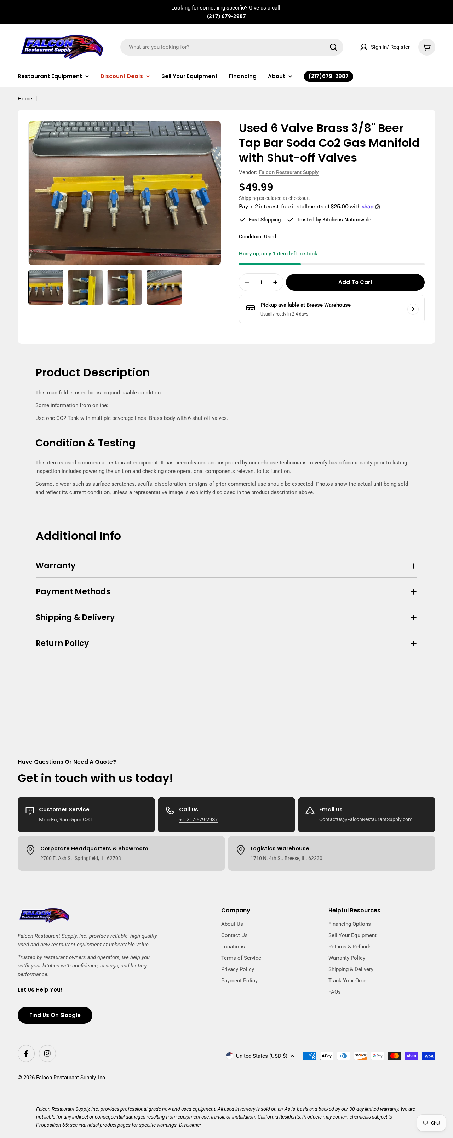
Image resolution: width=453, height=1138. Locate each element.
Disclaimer (190, 1125)
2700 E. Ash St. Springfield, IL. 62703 (80, 858)
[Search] (333, 47)
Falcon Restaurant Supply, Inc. (71, 1077)
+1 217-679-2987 (198, 819)
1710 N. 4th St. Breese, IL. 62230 (286, 858)
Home (25, 99)
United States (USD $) (261, 1056)
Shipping (248, 198)
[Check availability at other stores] (413, 309)
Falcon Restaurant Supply (289, 172)
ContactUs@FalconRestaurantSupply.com (365, 819)
